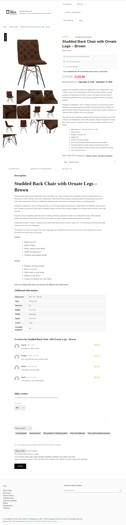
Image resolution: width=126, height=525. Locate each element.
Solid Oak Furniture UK (25, 11)
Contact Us (6, 508)
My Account (7, 493)
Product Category (8, 495)
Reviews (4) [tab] (67, 169)
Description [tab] (14, 169)
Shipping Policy (8, 505)
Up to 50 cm (32, 314)
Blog (80, 20)
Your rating (18, 403)
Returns (5, 503)
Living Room (67, 4)
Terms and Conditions (10, 500)
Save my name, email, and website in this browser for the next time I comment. (39, 445)
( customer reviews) (83, 37)
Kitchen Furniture (105, 155)
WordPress (44, 521)
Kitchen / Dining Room (73, 12)
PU (30, 305)
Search (120, 490)
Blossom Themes (27, 521)
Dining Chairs (91, 155)
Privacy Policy (7, 490)
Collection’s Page (8, 498)
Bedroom (80, 4)
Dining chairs (74, 162)
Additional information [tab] (40, 169)
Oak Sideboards (68, 20)
